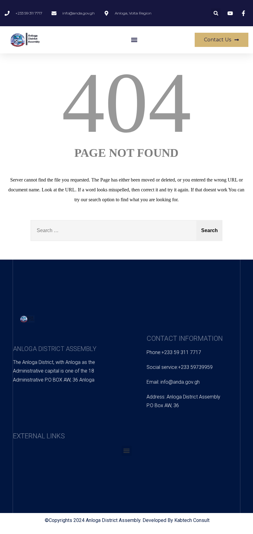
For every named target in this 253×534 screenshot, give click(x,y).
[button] (216, 13)
